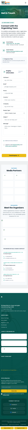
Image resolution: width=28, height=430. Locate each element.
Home (2, 10)
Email (5, 84)
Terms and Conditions (11, 146)
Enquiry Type (7, 110)
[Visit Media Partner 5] (8, 191)
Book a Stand (7, 428)
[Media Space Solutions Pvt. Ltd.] (14, 350)
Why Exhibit (4, 320)
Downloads (4, 325)
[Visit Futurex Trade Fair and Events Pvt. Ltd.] (14, 223)
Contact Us (4, 327)
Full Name (6, 77)
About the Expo (5, 318)
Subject (5, 117)
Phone (5, 90)
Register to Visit (5, 322)
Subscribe (14, 391)
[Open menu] (25, 2)
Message (6, 123)
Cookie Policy (23, 424)
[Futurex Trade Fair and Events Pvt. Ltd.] (14, 336)
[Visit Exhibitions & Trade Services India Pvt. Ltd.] (14, 232)
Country (5, 97)
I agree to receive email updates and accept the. (13, 394)
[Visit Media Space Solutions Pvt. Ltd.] (14, 241)
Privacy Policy (16, 144)
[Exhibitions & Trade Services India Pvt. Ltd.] (14, 343)
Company (5, 103)
